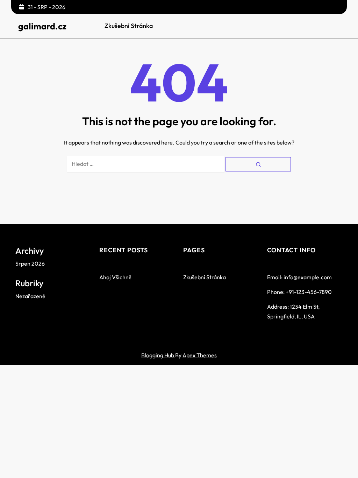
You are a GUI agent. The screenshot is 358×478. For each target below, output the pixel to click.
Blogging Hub (158, 355)
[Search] (258, 164)
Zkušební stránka (129, 25)
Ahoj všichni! (115, 277)
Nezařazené (30, 296)
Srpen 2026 (30, 263)
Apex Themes (199, 355)
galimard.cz (42, 26)
